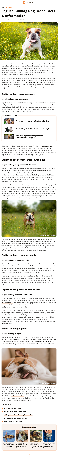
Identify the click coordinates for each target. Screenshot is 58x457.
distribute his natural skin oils (38, 268)
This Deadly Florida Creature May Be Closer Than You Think (49, 445)
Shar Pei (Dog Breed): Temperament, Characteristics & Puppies (29, 137)
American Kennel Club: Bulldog (12, 408)
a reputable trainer (24, 243)
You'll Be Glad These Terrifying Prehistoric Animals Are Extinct (36, 445)
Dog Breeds (9, 7)
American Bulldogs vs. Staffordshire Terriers (32, 121)
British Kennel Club (17, 396)
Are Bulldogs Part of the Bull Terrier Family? (32, 129)
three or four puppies (44, 341)
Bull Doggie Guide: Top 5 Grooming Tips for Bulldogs (18, 415)
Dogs (3, 7)
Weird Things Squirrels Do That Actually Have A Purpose (21, 445)
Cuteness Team (7, 20)
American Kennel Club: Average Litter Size (15, 418)
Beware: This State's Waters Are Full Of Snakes (8, 444)
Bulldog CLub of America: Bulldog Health (15, 411)
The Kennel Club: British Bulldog (13, 421)
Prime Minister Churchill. (34, 82)
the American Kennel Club (42, 170)
